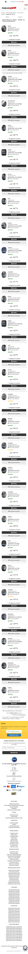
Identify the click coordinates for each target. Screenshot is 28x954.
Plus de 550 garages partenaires (14, 776)
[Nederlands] (27, 4)
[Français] (25, 4)
